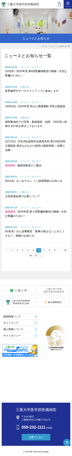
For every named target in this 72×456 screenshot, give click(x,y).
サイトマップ (10, 322)
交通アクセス (36, 437)
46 (30, 255)
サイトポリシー (12, 335)
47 (36, 255)
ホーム (44, 46)
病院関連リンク (12, 316)
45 (65, 250)
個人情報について (13, 329)
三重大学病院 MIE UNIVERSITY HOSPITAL (20, 4)
